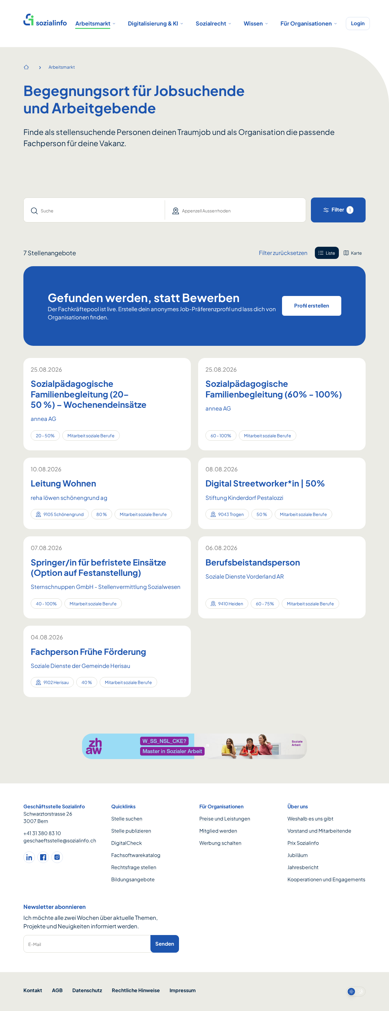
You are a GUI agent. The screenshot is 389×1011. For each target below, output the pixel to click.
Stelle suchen (126, 818)
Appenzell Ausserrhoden (206, 210)
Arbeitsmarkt (92, 23)
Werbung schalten (220, 843)
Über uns (297, 806)
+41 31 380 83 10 (42, 833)
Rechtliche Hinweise (136, 990)
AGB (57, 990)
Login (358, 23)
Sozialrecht (211, 23)
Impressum (183, 990)
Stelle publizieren (131, 830)
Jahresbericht (302, 867)
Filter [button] (341, 209)
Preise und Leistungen (224, 818)
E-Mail (34, 944)
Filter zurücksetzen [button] (283, 252)
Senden (164, 944)
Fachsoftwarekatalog (135, 855)
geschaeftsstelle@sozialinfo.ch (59, 840)
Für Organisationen (306, 23)
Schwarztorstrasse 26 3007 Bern (47, 817)
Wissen (253, 23)
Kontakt (32, 990)
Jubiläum (297, 855)
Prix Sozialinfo (303, 843)
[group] (340, 253)
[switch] (356, 991)
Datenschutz (87, 990)
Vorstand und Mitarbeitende (319, 830)
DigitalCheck (126, 843)
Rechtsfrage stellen (133, 867)
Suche (47, 210)
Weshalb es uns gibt (310, 818)
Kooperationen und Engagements (326, 879)
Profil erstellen (311, 305)
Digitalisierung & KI (153, 23)
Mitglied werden (218, 830)
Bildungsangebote (133, 879)
